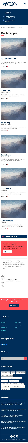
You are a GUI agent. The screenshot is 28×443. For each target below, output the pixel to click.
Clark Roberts (6, 90)
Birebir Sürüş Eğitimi (20, 372)
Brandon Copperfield (8, 58)
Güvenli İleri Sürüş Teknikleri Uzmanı (9, 383)
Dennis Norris (6, 155)
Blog (16, 327)
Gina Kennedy (6, 188)
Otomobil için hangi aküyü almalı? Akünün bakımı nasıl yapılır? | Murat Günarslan (13, 421)
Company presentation (11, 236)
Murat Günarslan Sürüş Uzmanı (17, 386)
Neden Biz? (18, 325)
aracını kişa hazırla (6, 372)
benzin (13, 372)
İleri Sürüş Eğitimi (5, 389)
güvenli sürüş (5, 381)
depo (3, 375)
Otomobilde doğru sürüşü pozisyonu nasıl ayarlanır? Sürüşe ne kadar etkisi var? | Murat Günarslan (13, 403)
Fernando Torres (7, 221)
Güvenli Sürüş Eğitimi (13, 381)
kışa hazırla (21, 383)
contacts (8, 252)
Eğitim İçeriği (18, 322)
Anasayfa (3, 322)
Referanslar (4, 327)
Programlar (3, 325)
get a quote (13, 305)
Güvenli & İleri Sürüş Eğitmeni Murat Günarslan (12, 378)
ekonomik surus (9, 375)
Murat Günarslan (5, 386)
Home (2, 27)
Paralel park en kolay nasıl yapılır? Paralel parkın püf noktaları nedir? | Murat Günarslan (13, 428)
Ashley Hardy (5, 123)
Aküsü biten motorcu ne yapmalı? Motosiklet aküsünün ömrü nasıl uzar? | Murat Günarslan (13, 409)
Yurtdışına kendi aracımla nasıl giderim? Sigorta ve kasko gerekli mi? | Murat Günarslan (12, 415)
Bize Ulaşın (3, 330)
